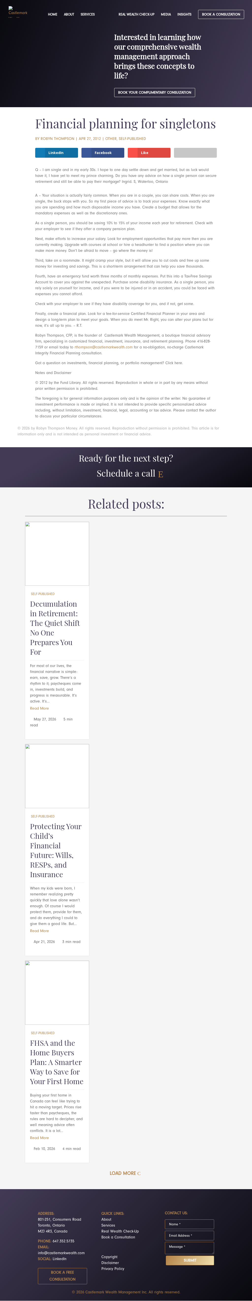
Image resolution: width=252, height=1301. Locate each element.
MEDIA (166, 15)
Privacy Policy (112, 1269)
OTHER (111, 139)
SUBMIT (190, 1260)
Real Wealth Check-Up (120, 1231)
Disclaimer (110, 1263)
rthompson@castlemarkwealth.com (104, 347)
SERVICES (88, 15)
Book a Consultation (118, 1237)
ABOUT (69, 15)
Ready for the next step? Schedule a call (126, 467)
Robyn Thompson (57, 139)
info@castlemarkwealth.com (61, 1253)
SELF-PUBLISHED (132, 139)
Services (108, 1225)
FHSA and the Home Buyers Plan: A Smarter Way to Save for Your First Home (56, 1063)
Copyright (109, 1257)
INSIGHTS (184, 15)
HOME (52, 15)
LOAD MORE (123, 1173)
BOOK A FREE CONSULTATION (62, 1275)
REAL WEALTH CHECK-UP (136, 15)
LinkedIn (59, 1259)
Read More (39, 708)
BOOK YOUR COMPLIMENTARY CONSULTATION (154, 92)
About (106, 1219)
